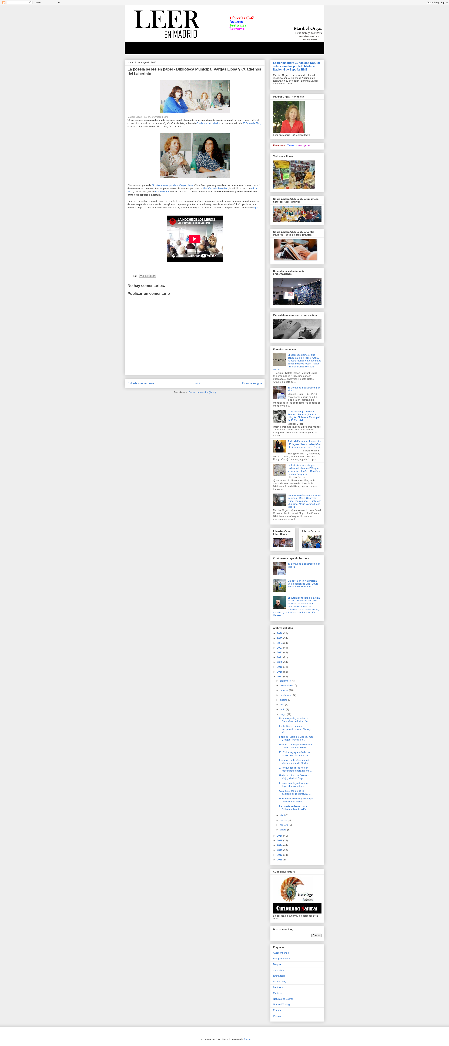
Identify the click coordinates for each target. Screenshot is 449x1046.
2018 (280, 671)
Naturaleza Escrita (283, 998)
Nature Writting (281, 1004)
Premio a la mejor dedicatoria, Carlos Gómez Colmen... (296, 746)
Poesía (277, 1016)
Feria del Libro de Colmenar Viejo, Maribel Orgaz (294, 777)
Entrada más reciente (141, 383)
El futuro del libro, (252, 123)
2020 (280, 662)
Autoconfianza (281, 952)
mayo (283, 714)
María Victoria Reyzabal (215, 188)
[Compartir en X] (147, 276)
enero (283, 829)
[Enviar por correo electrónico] (141, 276)
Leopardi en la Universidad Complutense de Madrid (294, 761)
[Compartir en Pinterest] (154, 276)
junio (283, 709)
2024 (280, 643)
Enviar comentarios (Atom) (202, 392)
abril (282, 815)
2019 (280, 666)
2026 (280, 633)
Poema (277, 1010)
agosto (284, 699)
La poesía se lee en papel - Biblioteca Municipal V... (294, 808)
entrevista (278, 970)
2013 (280, 850)
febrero (284, 824)
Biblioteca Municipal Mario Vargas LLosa (172, 185)
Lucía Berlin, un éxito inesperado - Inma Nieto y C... (295, 729)
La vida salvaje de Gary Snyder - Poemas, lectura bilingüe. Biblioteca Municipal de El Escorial (304, 416)
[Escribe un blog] (144, 276)
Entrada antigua (252, 383)
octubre (284, 690)
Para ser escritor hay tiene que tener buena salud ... (296, 800)
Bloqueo (277, 964)
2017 (280, 676)
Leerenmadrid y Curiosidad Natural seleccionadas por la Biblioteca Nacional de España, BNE (296, 66)
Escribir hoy (279, 981)
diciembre (285, 680)
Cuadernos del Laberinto (209, 123)
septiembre (286, 695)
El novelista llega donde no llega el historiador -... (294, 784)
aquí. (255, 207)
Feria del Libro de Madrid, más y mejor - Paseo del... (296, 738)
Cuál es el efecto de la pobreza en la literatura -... (295, 792)
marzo (284, 820)
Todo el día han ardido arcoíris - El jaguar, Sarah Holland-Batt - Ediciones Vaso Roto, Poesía (304, 444)
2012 (280, 854)
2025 (280, 638)
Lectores (278, 987)
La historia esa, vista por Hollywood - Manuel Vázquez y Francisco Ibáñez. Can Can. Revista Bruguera (304, 469)
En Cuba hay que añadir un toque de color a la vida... (294, 754)
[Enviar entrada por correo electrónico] (134, 275)
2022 (280, 652)
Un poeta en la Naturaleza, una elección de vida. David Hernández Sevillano (303, 583)
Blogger (247, 1039)
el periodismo (162, 191)
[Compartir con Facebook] (151, 276)
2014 (280, 845)
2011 (280, 859)
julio (282, 704)
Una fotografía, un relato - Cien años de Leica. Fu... (294, 720)
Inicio (198, 383)
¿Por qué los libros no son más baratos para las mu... (295, 769)
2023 (280, 647)
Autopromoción (281, 958)
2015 (280, 840)
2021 (280, 657)
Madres (277, 993)
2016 (280, 835)
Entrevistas (279, 975)
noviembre (286, 685)
